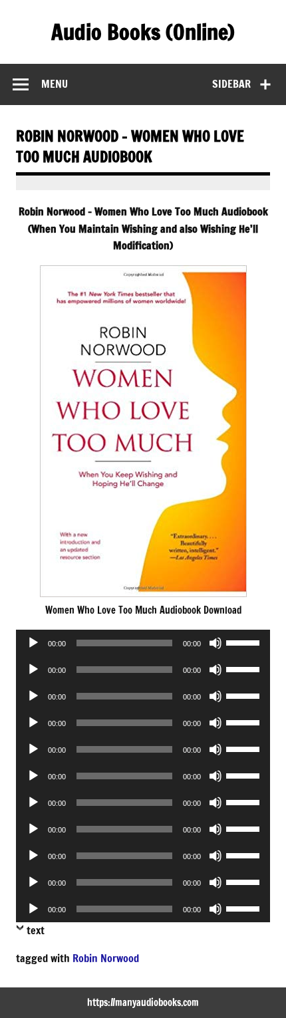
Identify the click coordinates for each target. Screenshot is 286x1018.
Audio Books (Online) (143, 32)
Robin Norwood (105, 958)
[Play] (33, 643)
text (36, 930)
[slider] (244, 642)
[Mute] (215, 643)
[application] (143, 643)
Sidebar (231, 83)
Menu (54, 83)
